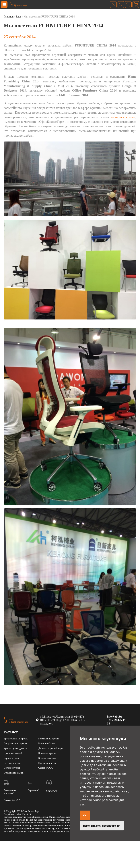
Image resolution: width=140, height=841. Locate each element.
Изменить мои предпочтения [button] (101, 825)
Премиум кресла (47, 763)
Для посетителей (13, 753)
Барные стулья (11, 758)
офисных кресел (123, 117)
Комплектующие (47, 758)
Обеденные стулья (13, 772)
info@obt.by (114, 716)
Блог (19, 16)
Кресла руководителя (15, 748)
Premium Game (46, 743)
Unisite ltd (27, 814)
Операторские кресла (15, 743)
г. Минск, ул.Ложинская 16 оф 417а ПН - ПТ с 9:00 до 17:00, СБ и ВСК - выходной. (63, 720)
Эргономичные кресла (16, 738)
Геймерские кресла (48, 738)
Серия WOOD (45, 767)
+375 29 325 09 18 (116, 721)
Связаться (51, 791)
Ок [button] (85, 815)
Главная (8, 16)
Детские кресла (12, 763)
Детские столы (12, 767)
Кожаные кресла (47, 753)
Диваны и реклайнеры (50, 748)
